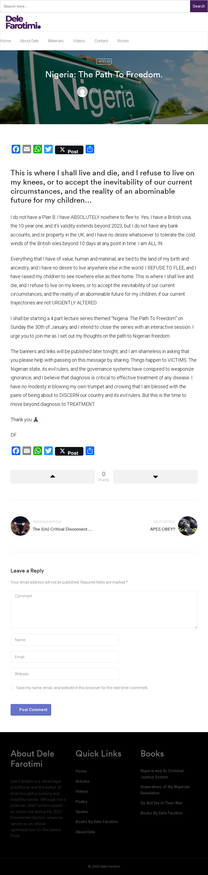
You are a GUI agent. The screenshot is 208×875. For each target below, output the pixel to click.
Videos (79, 41)
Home (5, 41)
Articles (104, 61)
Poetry (81, 802)
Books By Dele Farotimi (97, 822)
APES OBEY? (162, 529)
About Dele (29, 41)
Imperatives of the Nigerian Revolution (165, 790)
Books (123, 41)
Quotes (82, 812)
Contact (101, 41)
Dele (94, 92)
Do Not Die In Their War (162, 803)
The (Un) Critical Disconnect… (62, 529)
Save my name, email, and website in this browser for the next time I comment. (82, 688)
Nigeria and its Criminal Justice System (162, 774)
